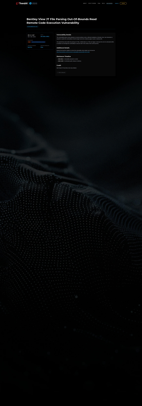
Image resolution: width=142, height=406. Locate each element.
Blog (103, 3)
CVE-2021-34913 (45, 36)
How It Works (92, 3)
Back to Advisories (62, 72)
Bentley (30, 47)
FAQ (99, 3)
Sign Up (116, 3)
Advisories (109, 3)
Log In (123, 3)
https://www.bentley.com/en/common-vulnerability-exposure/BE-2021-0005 (73, 52)
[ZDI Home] (27, 3)
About (85, 3)
